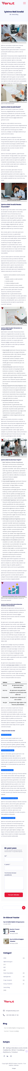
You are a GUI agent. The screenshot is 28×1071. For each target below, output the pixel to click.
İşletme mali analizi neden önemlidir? (8, 817)
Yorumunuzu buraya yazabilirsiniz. (10, 874)
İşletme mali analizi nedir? (6, 734)
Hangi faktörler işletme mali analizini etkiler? (9, 798)
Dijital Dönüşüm (7, 962)
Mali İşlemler (7, 976)
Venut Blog (15, 14)
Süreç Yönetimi (7, 984)
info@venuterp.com (12, 1011)
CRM (4, 958)
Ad (5, 856)
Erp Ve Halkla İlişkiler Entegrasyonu (14, 1028)
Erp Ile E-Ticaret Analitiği (11, 1031)
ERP (4, 967)
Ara (24, 908)
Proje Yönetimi (7, 980)
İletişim (14, 1068)
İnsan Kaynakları (8, 973)
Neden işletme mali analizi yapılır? (8, 750)
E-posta (7, 864)
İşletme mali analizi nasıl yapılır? (7, 770)
